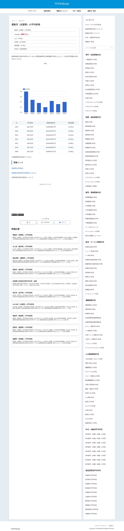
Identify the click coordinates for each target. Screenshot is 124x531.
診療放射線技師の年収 (92, 152)
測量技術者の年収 (91, 64)
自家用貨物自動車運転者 (93, 322)
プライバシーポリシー (101, 525)
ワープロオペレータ (91, 227)
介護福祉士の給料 (91, 186)
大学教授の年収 (90, 206)
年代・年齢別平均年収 (92, 37)
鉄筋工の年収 (89, 401)
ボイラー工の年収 (91, 372)
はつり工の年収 (90, 406)
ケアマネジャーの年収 (92, 177)
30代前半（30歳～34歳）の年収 (95, 443)
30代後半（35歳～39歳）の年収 (95, 447)
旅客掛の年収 (89, 313)
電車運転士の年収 (91, 305)
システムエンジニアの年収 (93, 102)
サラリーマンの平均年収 (93, 25)
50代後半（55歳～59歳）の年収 (95, 464)
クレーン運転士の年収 (92, 376)
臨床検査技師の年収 (91, 156)
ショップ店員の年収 (91, 251)
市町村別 (21, 214)
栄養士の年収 (89, 169)
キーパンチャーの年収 (92, 231)
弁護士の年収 (89, 81)
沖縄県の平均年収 (91, 514)
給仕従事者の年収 (91, 285)
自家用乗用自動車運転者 (93, 318)
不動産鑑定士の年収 (91, 94)
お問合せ (111, 525)
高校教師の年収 (90, 201)
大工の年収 (88, 419)
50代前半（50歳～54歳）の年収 (95, 460)
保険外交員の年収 (91, 268)
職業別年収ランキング (92, 33)
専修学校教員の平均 (91, 218)
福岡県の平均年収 (91, 505)
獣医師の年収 (89, 130)
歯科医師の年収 (90, 126)
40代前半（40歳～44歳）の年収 (95, 451)
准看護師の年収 (90, 143)
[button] (111, 48)
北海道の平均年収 (91, 475)
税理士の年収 (89, 85)
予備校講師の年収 (91, 223)
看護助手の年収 (90, 147)
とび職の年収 (89, 397)
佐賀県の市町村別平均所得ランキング (24, 173)
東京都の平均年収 (91, 488)
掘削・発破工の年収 (91, 389)
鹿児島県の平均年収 (91, 509)
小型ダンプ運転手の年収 (93, 339)
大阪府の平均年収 (91, 496)
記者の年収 (88, 98)
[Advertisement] (45, 75)
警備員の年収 (89, 289)
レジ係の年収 (89, 255)
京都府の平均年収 (91, 492)
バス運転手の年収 (91, 330)
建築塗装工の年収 (91, 423)
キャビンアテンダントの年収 (94, 348)
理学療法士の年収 (91, 160)
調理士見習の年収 (91, 281)
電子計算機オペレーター (93, 236)
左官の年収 (88, 410)
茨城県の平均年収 (91, 484)
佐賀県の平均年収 (17, 168)
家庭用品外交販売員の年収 (93, 264)
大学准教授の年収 (91, 210)
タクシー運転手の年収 (92, 326)
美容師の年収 (89, 272)
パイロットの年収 (91, 343)
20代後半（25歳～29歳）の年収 (95, 438)
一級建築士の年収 (91, 59)
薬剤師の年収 (89, 135)
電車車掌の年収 (90, 309)
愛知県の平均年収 (91, 501)
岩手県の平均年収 (91, 479)
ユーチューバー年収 (91, 294)
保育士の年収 (89, 173)
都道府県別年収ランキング (93, 29)
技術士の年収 (89, 72)
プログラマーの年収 (91, 106)
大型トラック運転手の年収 (93, 335)
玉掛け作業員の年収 (91, 384)
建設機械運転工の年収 (92, 380)
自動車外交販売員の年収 (93, 260)
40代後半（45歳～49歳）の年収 (95, 455)
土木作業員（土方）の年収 (93, 359)
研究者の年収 (89, 68)
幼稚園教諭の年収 (91, 197)
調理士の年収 (89, 277)
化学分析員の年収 (91, 76)
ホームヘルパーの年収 (92, 182)
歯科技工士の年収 (91, 165)
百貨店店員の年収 (91, 247)
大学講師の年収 (90, 214)
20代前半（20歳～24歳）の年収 (95, 434)
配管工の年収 (89, 414)
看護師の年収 (89, 139)
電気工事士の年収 (91, 363)
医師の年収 (88, 122)
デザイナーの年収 (91, 111)
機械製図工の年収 (91, 367)
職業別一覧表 (89, 42)
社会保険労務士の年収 (92, 89)
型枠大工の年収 (90, 393)
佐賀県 (14, 214)
